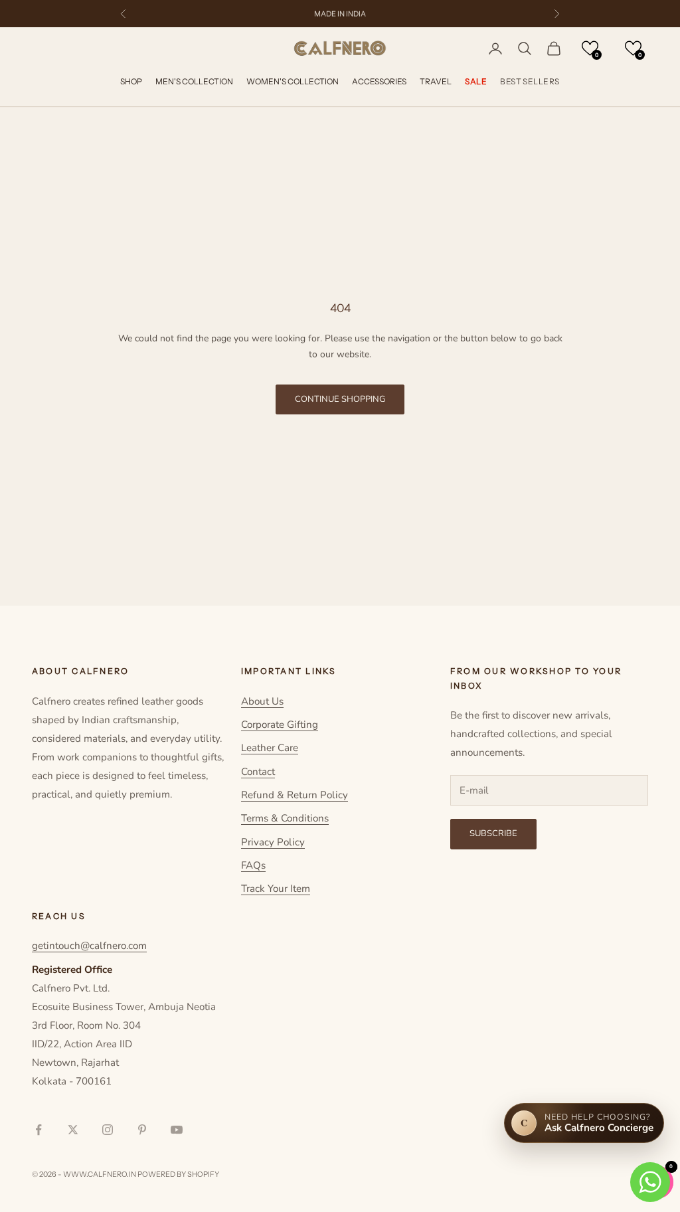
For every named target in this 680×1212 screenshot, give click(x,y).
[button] (590, 48)
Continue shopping (340, 399)
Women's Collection (292, 81)
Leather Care (269, 747)
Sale (476, 81)
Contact (258, 771)
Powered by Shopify (178, 1174)
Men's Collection (194, 81)
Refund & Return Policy (294, 795)
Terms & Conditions (285, 818)
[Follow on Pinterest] (142, 1129)
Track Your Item (275, 888)
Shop (131, 81)
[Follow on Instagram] (107, 1129)
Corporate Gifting (279, 724)
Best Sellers (530, 81)
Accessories (379, 81)
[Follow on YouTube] (176, 1129)
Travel (436, 81)
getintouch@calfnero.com (89, 945)
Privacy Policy (273, 842)
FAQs (253, 865)
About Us (262, 701)
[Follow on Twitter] (73, 1129)
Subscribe (493, 833)
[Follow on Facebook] (38, 1129)
